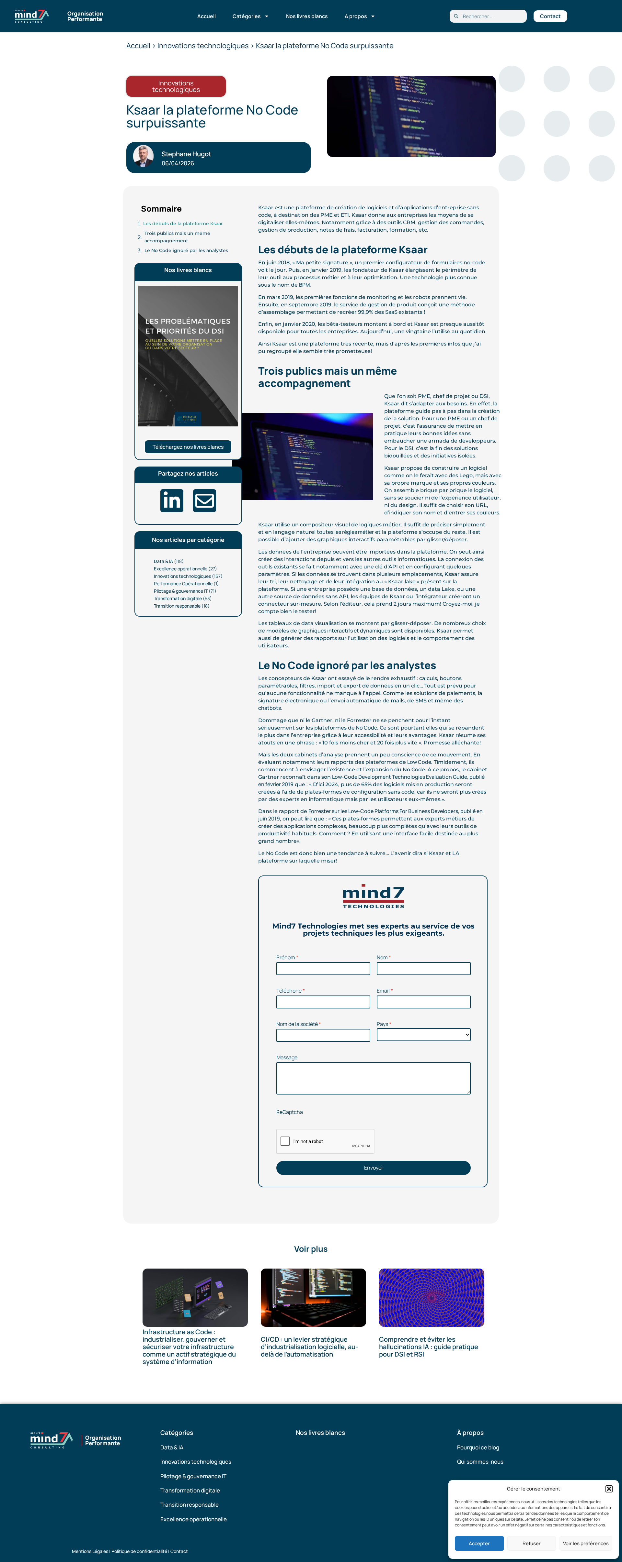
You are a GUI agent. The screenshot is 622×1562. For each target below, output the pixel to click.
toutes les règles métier (345, 531)
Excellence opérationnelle (180, 569)
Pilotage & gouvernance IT (181, 591)
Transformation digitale (178, 598)
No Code (366, 727)
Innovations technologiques (182, 576)
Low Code (419, 761)
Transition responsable (177, 606)
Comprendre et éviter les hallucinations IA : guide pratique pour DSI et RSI (428, 1347)
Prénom (285, 957)
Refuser (532, 1543)
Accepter (479, 1543)
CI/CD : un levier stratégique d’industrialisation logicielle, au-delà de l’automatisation (309, 1347)
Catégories (247, 16)
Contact (179, 1551)
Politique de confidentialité (139, 1551)
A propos (356, 16)
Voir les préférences (586, 1543)
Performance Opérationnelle (183, 583)
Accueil (206, 16)
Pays (382, 1024)
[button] (609, 1489)
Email (383, 990)
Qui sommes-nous (480, 1461)
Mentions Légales (90, 1551)
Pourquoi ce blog (478, 1447)
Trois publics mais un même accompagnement (177, 237)
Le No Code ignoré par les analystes (186, 250)
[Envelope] (204, 500)
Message (286, 1057)
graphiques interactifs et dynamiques (344, 630)
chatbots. (270, 707)
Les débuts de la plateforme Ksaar (183, 223)
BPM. (305, 284)
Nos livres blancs (307, 16)
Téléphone (289, 990)
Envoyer (373, 1167)
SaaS (391, 311)
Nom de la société (297, 1024)
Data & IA (163, 561)
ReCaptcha (289, 1112)
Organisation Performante (85, 16)
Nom (382, 957)
